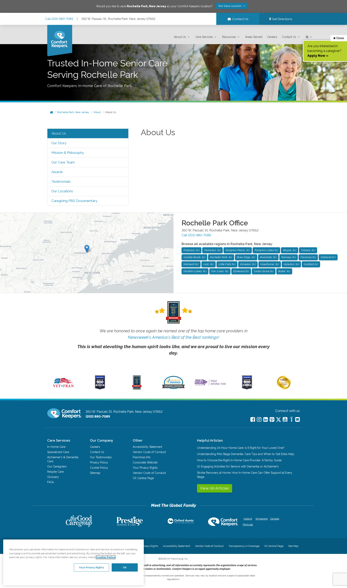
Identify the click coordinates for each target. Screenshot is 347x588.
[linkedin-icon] (265, 419)
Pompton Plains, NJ (238, 250)
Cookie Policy (99, 467)
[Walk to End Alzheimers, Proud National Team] (210, 385)
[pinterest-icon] (272, 419)
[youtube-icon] (285, 419)
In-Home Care (56, 446)
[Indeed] (291, 420)
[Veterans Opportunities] (63, 388)
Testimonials (61, 181)
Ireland (248, 518)
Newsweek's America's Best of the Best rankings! (173, 337)
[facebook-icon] (252, 419)
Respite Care (55, 471)
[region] (73, 562)
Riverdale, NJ (268, 257)
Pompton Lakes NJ (266, 250)
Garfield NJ (311, 264)
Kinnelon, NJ (248, 264)
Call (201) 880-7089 (59, 19)
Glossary (53, 477)
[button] (182, 37)
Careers (272, 37)
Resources (229, 37)
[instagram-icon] (259, 419)
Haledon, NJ (291, 264)
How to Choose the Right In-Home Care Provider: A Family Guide (239, 460)
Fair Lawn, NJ (220, 271)
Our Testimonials (101, 457)
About (97, 112)
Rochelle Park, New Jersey (73, 112)
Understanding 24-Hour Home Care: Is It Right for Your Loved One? (240, 447)
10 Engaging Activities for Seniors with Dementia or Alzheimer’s (238, 466)
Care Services (204, 37)
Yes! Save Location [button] (230, 5)
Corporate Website (145, 462)
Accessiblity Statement (147, 446)
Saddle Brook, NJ (194, 257)
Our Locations (62, 191)
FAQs (50, 482)
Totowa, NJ (308, 250)
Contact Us (289, 37)
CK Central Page (143, 478)
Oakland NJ (328, 257)
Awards (57, 172)
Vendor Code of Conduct (149, 452)
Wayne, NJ (289, 250)
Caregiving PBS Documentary (74, 201)
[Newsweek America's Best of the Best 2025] (137, 388)
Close (340, 38)
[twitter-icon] (278, 420)
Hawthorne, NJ (269, 264)
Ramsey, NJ (288, 257)
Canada (274, 518)
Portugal (248, 524)
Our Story (58, 143)
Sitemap (95, 472)
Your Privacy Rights (145, 467)
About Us (180, 37)
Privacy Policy (99, 462)
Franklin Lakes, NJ (195, 271)
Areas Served (253, 37)
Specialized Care (58, 452)
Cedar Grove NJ (264, 271)
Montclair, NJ (212, 250)
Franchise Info (142, 457)
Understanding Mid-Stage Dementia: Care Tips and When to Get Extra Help (245, 454)
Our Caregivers (57, 466)
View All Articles (214, 488)
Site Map (293, 545)
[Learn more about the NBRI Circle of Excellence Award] (284, 388)
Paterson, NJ (191, 250)
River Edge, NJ (246, 257)
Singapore (261, 518)
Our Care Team (63, 162)
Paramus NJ (308, 257)
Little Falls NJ (227, 264)
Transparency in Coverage (244, 545)
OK (125, 567)
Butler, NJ (284, 271)
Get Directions (281, 19)
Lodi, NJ (208, 264)
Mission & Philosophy (67, 153)
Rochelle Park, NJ (221, 257)
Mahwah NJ (191, 264)
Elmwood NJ (241, 271)
